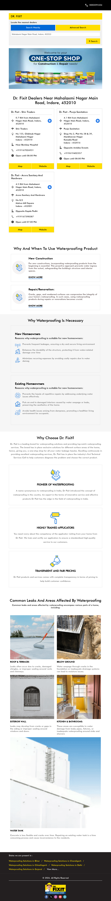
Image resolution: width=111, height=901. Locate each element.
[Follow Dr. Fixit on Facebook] (46, 897)
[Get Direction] (50, 121)
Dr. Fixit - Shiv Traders (23, 111)
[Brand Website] (65, 897)
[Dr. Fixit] (55, 893)
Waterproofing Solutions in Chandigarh (62, 861)
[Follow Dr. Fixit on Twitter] (51, 897)
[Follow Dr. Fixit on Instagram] (56, 897)
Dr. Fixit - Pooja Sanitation (73, 111)
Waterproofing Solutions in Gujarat (25, 869)
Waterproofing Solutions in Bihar (24, 861)
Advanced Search (78, 27)
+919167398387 (25, 216)
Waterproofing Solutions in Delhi (66, 865)
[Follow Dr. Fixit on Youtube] (60, 897)
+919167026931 (25, 150)
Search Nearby (33, 27)
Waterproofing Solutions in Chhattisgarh (28, 865)
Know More (36, 277)
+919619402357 (73, 153)
